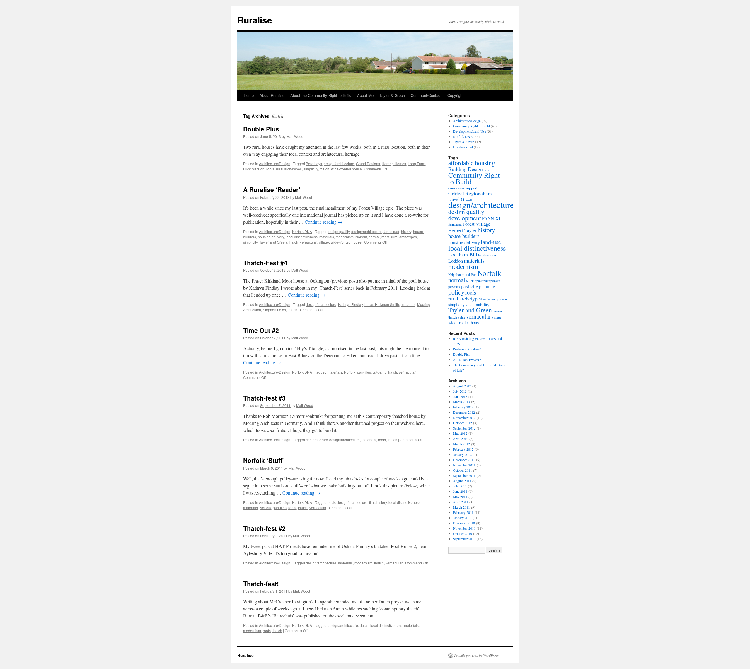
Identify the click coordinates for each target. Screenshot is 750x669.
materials (326, 236)
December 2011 (464, 459)
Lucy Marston (254, 168)
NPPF (470, 281)
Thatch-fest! (261, 583)
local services (487, 255)
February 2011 (463, 512)
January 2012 (462, 454)
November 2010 (464, 528)
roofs (270, 168)
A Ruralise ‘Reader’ (271, 189)
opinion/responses (487, 280)
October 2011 (462, 470)
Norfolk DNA (302, 231)
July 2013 (460, 391)
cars (486, 170)
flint (372, 502)
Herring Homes (394, 163)
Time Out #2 (261, 330)
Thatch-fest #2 (264, 528)
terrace (497, 311)
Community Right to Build (471, 126)
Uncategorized (463, 147)
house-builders (463, 235)
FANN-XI (491, 218)
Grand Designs (368, 163)
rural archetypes (289, 168)
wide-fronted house (346, 168)
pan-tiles (364, 371)
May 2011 (460, 496)
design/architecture (339, 163)
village (323, 241)
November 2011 (464, 465)
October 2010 (462, 533)
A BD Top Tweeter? (467, 359)
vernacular (308, 241)
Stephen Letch (274, 309)
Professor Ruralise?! (467, 349)
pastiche (469, 286)
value (461, 317)
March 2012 (461, 444)
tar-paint (379, 371)
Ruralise (254, 19)
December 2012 (464, 412)
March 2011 (461, 507)
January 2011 (462, 517)
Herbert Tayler (462, 230)
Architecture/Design (274, 163)
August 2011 (462, 480)
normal (374, 236)
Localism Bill (462, 254)
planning (487, 286)
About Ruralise (272, 95)
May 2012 (460, 433)
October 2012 (462, 422)
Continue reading (323, 222)
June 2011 (460, 491)
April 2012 (460, 438)
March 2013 (461, 401)
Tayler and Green (273, 241)
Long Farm (416, 163)
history (406, 231)
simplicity (311, 168)
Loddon (455, 260)
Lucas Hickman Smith (381, 304)
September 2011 (464, 475)
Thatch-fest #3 (264, 397)
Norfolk (361, 236)
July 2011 (460, 486)
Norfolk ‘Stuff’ (263, 460)
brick (331, 502)
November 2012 (464, 417)
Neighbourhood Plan (462, 274)
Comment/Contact (426, 95)
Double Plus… (264, 128)
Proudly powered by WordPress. (477, 655)
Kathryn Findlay (350, 304)
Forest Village (476, 223)
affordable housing (471, 163)
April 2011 (460, 501)
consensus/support (463, 188)
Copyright (455, 95)
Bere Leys (314, 163)
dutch (364, 625)
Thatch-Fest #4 (265, 262)
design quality (339, 231)
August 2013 (462, 386)
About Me (365, 95)
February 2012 (463, 449)
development (464, 217)
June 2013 (460, 396)
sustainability (478, 304)
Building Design (465, 168)
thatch (324, 168)
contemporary (317, 439)
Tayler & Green (392, 95)
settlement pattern (495, 299)
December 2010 (464, 523)
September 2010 (464, 538)
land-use (491, 242)
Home (249, 95)
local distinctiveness (302, 236)
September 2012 (464, 428)
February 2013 (463, 407)
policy (456, 292)
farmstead (391, 231)
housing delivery (271, 236)
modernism (345, 236)
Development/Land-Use (469, 131)
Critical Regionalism (470, 193)
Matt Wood (295, 136)
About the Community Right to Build (320, 95)
